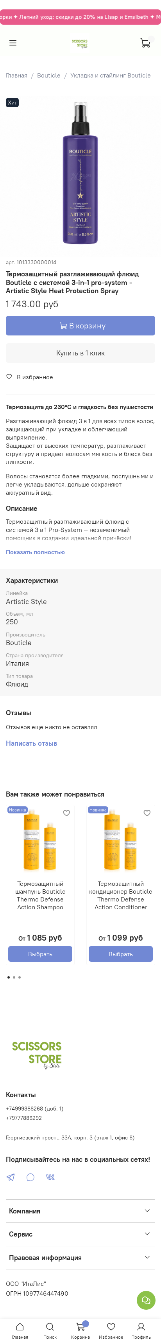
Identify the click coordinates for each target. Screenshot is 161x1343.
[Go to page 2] (14, 977)
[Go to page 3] (19, 977)
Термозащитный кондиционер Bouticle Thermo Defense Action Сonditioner (120, 895)
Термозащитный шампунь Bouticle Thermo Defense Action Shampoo (40, 895)
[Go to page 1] (8, 977)
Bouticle (49, 75)
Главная (16, 75)
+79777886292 (24, 1117)
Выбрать (40, 954)
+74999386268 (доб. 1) (35, 1108)
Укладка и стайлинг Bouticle (110, 75)
